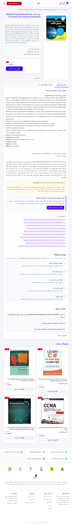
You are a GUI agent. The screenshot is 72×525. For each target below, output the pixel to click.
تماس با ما (49, 508)
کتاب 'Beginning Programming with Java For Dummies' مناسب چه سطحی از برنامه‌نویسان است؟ (36, 316)
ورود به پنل (31, 499)
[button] (63, 18)
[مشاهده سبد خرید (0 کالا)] (4, 3)
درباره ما (50, 505)
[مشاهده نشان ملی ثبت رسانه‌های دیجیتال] (20, 469)
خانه (67, 10)
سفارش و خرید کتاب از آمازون (55, 207)
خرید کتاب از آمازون (47, 496)
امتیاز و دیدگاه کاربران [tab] (45, 85)
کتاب (64, 10)
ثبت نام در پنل (31, 496)
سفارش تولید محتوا (47, 499)
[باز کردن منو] (40, 3)
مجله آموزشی (49, 502)
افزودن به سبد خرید (14, 69)
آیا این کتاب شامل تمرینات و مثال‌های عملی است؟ (48, 329)
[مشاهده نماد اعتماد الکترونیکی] (30, 469)
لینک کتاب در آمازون (61, 156)
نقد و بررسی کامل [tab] (61, 85)
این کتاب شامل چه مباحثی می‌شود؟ (52, 323)
